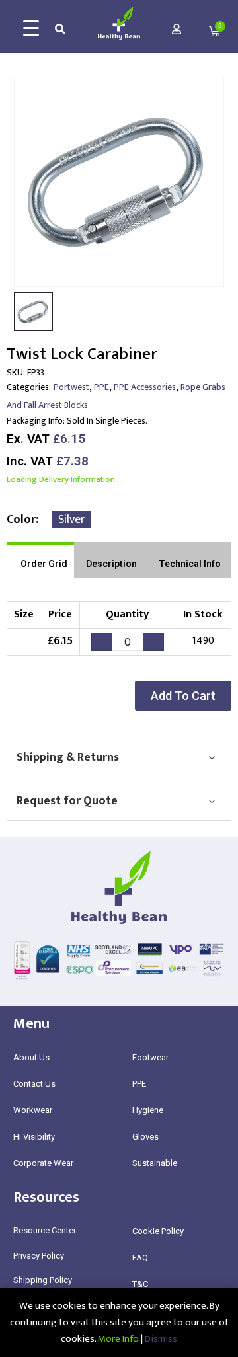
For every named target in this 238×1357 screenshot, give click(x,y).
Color (21, 519)
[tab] (40, 560)
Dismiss (161, 1339)
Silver (71, 519)
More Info (118, 1339)
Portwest (71, 387)
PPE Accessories (145, 387)
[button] (183, 696)
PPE (101, 387)
